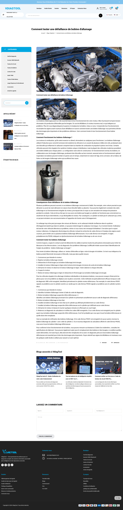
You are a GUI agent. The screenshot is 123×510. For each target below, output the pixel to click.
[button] (113, 15)
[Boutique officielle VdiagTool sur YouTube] (9, 465)
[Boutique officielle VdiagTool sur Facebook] (2, 465)
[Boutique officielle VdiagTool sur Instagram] (5, 465)
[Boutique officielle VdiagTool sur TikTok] (12, 465)
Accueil (43, 33)
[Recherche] (100, 15)
